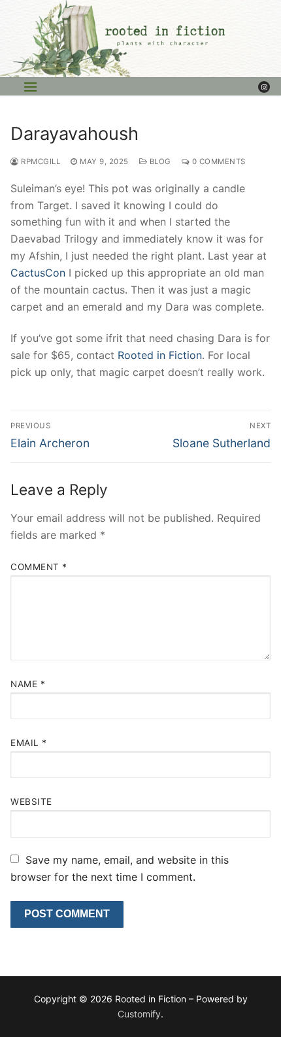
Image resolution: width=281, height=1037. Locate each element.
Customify (139, 1013)
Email (28, 743)
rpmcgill (39, 161)
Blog (159, 161)
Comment (38, 567)
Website (31, 801)
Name (27, 684)
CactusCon (37, 272)
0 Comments (218, 161)
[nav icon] (30, 87)
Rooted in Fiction (160, 355)
